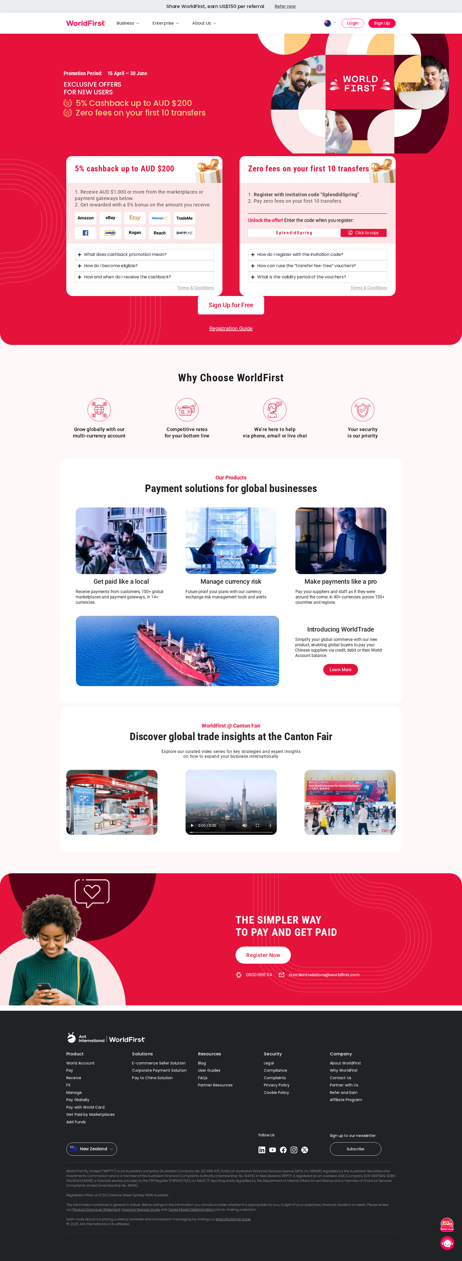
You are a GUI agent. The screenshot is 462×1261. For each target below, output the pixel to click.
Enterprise (163, 23)
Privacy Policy (277, 1085)
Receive (73, 1078)
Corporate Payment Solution (159, 1070)
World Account (80, 1063)
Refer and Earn (344, 1092)
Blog (202, 1063)
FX (68, 1085)
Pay (69, 1070)
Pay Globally (77, 1099)
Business (125, 23)
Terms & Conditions (195, 287)
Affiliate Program (346, 1099)
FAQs (203, 1078)
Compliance (275, 1070)
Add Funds (76, 1122)
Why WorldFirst (344, 1070)
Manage (74, 1092)
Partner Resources (215, 1085)
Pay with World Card (85, 1107)
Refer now (285, 6)
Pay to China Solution (152, 1078)
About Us (201, 23)
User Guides (209, 1070)
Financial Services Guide (140, 1209)
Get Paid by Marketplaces (90, 1114)
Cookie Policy (276, 1092)
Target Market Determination (191, 1209)
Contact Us (340, 1078)
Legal (269, 1063)
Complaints (275, 1078)
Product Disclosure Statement (96, 1209)
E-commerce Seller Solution (159, 1063)
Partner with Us (344, 1085)
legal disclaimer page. (233, 1219)
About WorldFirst (345, 1063)
